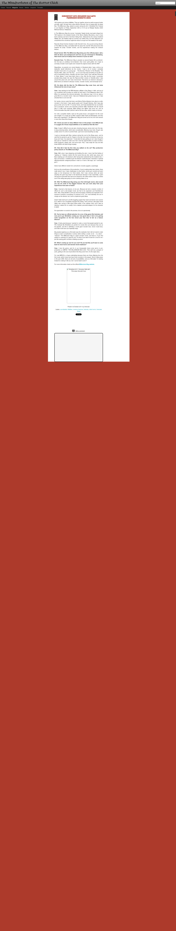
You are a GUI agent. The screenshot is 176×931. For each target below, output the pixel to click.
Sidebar (27, 7)
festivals (86, 309)
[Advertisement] (113, 43)
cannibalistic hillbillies (66, 309)
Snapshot (33, 7)
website (86, 264)
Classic (3, 7)
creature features (78, 309)
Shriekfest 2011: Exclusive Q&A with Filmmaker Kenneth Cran (79, 17)
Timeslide (40, 7)
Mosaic (21, 7)
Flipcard (8, 7)
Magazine (15, 7)
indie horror (92, 309)
